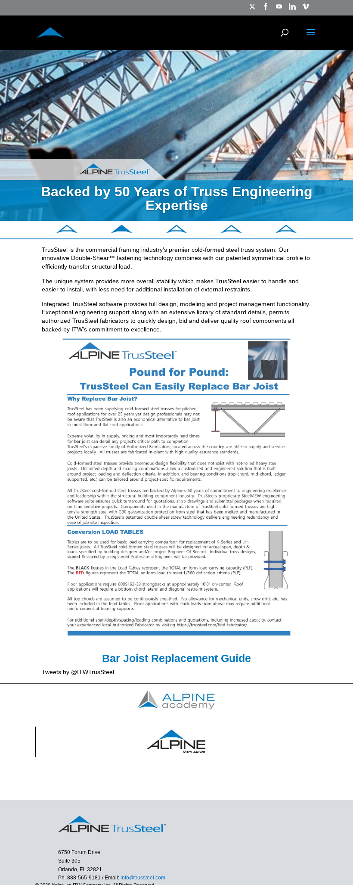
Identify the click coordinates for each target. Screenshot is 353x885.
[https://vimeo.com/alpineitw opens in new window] (305, 9)
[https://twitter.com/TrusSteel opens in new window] (252, 9)
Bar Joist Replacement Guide (176, 658)
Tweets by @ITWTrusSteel (78, 671)
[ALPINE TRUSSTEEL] (50, 32)
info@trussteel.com (142, 878)
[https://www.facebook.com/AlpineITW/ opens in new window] (265, 9)
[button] (67, 231)
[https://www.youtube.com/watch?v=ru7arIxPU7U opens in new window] (279, 9)
